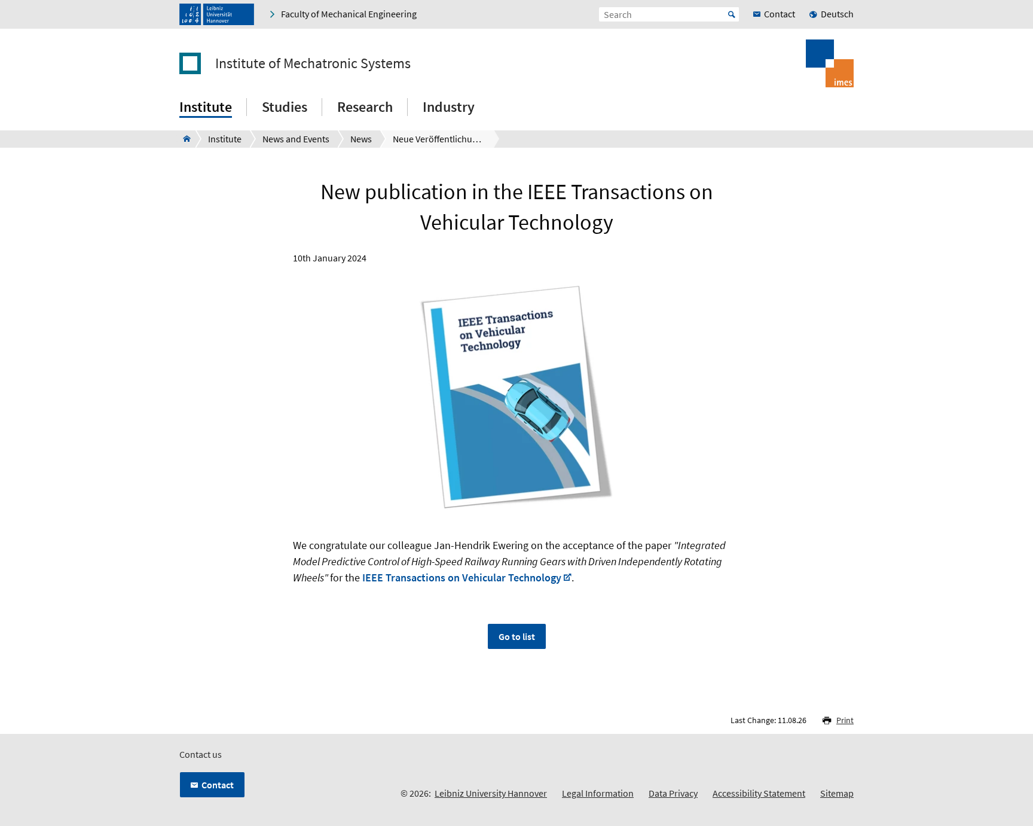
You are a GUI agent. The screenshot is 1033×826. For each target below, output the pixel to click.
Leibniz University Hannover (491, 793)
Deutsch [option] (837, 14)
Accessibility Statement (759, 793)
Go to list (517, 636)
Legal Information (598, 793)
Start (732, 14)
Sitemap (837, 793)
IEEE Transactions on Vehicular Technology (461, 577)
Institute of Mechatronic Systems (313, 63)
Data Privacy (673, 793)
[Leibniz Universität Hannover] (216, 14)
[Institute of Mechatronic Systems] (183, 138)
